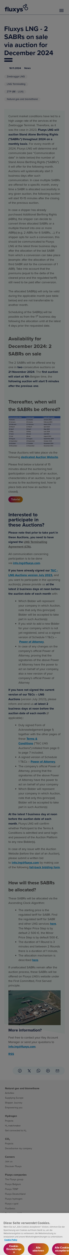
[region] (34, 1234)
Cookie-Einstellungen (13, 1249)
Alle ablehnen (38, 1249)
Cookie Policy (10, 1239)
